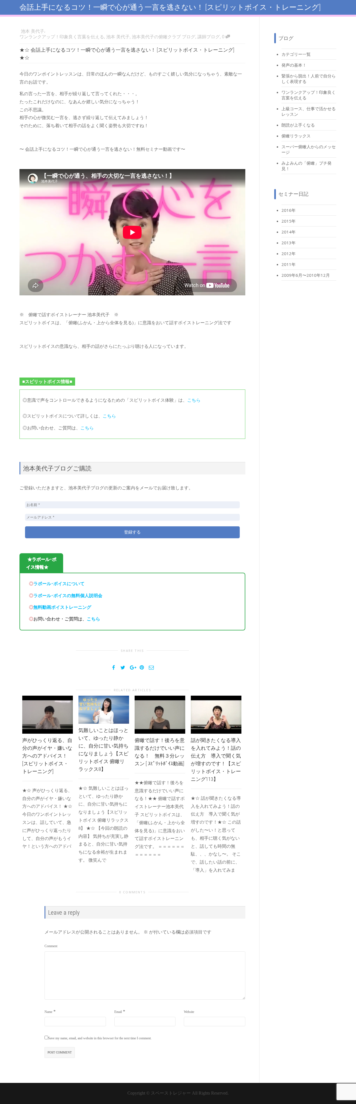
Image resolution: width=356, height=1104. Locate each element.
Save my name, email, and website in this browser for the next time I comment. (100, 1038)
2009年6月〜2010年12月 (305, 275)
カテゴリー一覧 (296, 54)
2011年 (288, 264)
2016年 (288, 210)
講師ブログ (208, 37)
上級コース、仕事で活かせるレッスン (308, 111)
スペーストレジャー (171, 1093)
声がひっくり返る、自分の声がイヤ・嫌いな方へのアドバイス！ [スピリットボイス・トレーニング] (47, 755)
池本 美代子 (118, 37)
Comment (50, 946)
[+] (47, 715)
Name (48, 1012)
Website (189, 1012)
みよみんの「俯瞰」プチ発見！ (306, 165)
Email (118, 1012)
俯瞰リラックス (296, 136)
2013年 (288, 242)
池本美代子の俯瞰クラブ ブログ (163, 37)
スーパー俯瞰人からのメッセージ (308, 149)
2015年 (288, 221)
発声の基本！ (293, 65)
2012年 (288, 253)
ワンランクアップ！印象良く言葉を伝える (61, 37)
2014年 (288, 232)
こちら (194, 400)
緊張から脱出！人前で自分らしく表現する (308, 78)
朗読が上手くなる (298, 125)
